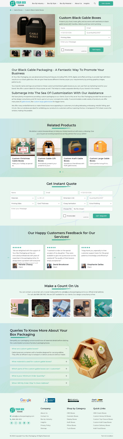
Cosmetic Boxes (72, 416)
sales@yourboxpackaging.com (73, 292)
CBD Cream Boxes (99, 413)
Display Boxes (72, 419)
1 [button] (60, 171)
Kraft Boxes (71, 422)
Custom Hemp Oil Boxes (102, 416)
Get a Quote (106, 3)
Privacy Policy (46, 425)
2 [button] (63, 171)
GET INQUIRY (101, 216)
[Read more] (17, 410)
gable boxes (26, 102)
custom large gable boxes (43, 102)
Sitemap (44, 428)
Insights (87, 3)
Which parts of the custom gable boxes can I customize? (36, 369)
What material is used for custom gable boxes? (32, 362)
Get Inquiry (96, 49)
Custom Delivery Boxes (101, 425)
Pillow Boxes (71, 425)
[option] (23, 153)
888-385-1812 (41, 294)
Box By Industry (38, 3)
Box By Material (66, 3)
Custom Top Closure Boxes (103, 419)
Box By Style (52, 3)
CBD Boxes (71, 413)
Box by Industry (46, 419)
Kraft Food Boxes (99, 428)
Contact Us (45, 416)
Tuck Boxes (71, 428)
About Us (78, 3)
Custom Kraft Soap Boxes (102, 422)
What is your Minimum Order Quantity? (28, 376)
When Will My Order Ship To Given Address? (30, 383)
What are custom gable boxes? (25, 349)
